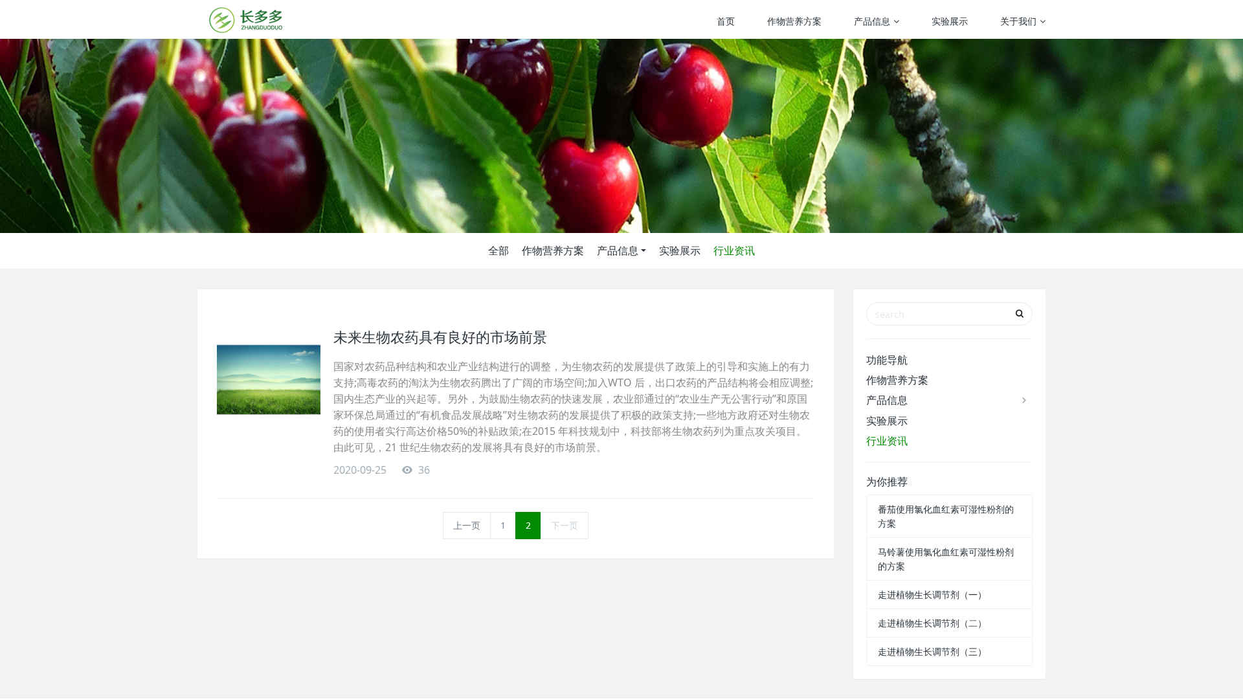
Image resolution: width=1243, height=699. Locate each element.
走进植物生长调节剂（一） (932, 594)
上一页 (466, 525)
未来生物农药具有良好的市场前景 (440, 336)
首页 (726, 21)
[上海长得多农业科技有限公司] (246, 19)
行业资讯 (734, 250)
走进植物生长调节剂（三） (932, 651)
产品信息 (872, 21)
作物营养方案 (794, 21)
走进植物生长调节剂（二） (932, 623)
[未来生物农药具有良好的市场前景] (268, 380)
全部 (498, 250)
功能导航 (887, 360)
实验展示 (950, 21)
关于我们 (1018, 21)
